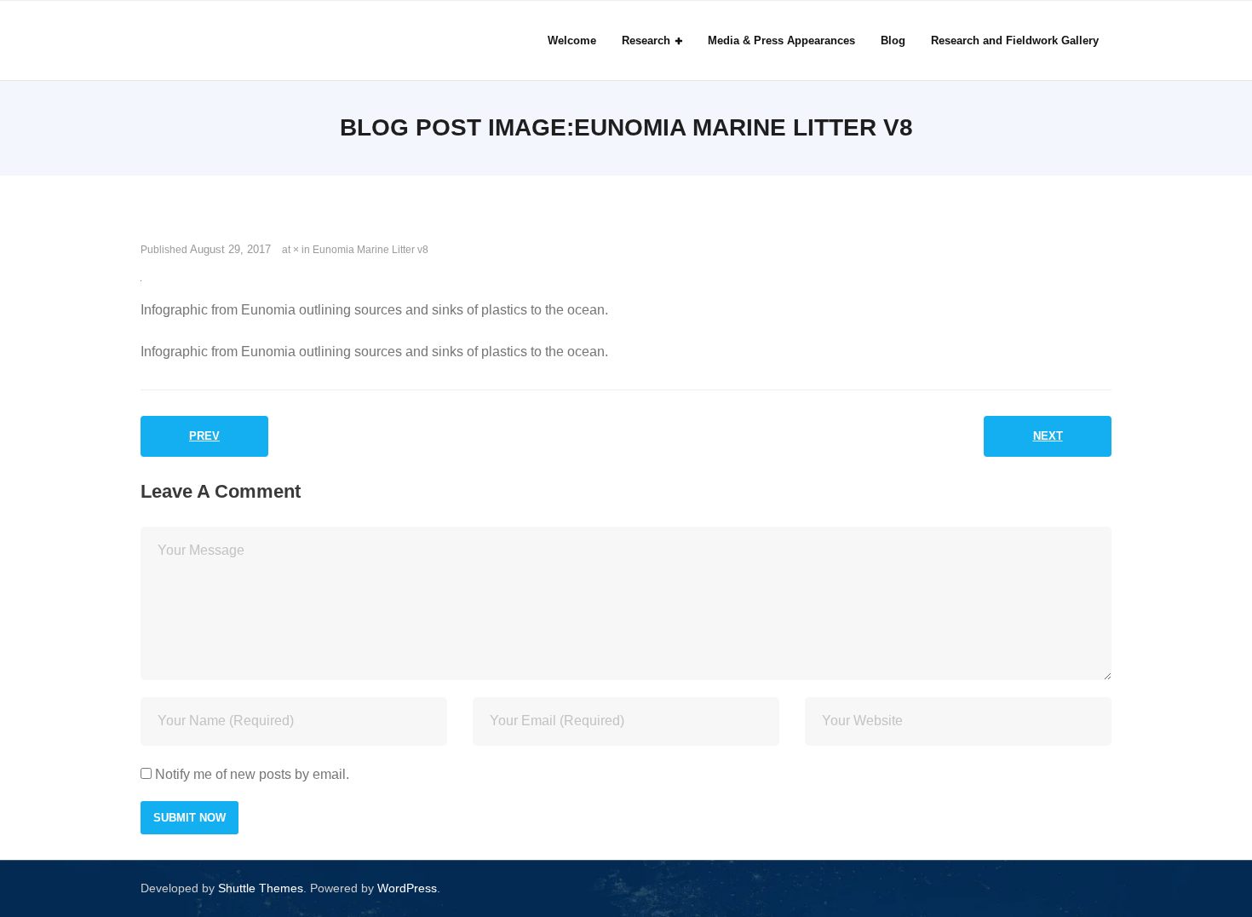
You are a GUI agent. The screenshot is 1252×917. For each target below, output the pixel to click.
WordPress (407, 888)
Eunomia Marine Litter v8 (370, 250)
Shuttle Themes (260, 888)
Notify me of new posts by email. (252, 774)
